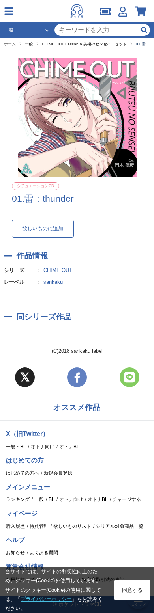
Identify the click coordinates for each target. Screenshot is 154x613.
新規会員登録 (58, 473)
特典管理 (39, 526)
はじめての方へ (22, 473)
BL (51, 499)
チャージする (127, 499)
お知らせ (15, 552)
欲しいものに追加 (42, 228)
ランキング (18, 499)
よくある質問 (44, 552)
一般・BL (16, 446)
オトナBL (69, 446)
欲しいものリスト (72, 526)
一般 (39, 499)
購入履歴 (15, 526)
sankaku (53, 282)
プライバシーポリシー (46, 599)
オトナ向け (42, 446)
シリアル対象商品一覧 (119, 526)
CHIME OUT (57, 270)
